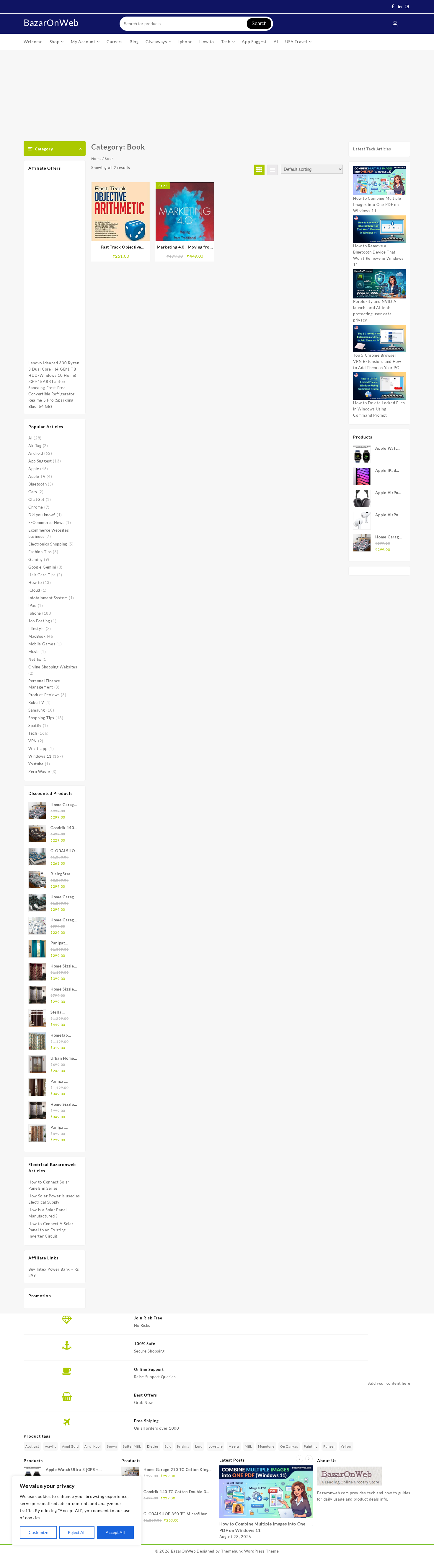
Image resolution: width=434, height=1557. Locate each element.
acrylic (50, 1446)
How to (35, 582)
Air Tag (35, 445)
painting (311, 1446)
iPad (32, 605)
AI (30, 438)
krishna (183, 1446)
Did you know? (42, 514)
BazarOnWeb (51, 22)
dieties (153, 1446)
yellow (346, 1446)
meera (234, 1446)
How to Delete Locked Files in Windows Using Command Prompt (379, 409)
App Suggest (40, 461)
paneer (329, 1446)
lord (199, 1446)
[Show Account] (395, 23)
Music (34, 651)
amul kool (92, 1446)
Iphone (34, 613)
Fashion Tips (40, 551)
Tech (32, 733)
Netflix (34, 659)
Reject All (77, 1532)
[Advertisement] (217, 94)
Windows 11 (40, 756)
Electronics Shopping (47, 544)
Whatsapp (38, 748)
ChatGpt (36, 499)
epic (167, 1446)
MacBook (37, 636)
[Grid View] (259, 170)
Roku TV (36, 702)
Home (96, 158)
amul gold (70, 1446)
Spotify (35, 725)
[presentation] (299, 1458)
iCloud (34, 590)
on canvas (289, 1446)
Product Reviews (44, 694)
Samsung (36, 710)
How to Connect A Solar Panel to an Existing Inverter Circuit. (50, 1229)
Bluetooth (37, 484)
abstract (32, 1446)
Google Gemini (42, 567)
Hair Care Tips (42, 574)
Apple (33, 468)
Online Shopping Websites (52, 667)
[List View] (272, 170)
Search (259, 23)
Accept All (115, 1532)
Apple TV (37, 476)
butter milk (132, 1446)
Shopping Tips (41, 717)
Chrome (35, 507)
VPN (32, 740)
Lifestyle (36, 628)
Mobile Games (41, 644)
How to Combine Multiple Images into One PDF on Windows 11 (377, 204)
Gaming (35, 559)
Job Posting (39, 620)
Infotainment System (48, 597)
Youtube (36, 764)
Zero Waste (39, 771)
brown (112, 1446)
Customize (38, 1532)
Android (35, 453)
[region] (77, 1510)
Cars (32, 491)
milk (248, 1446)
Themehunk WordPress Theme (250, 1551)
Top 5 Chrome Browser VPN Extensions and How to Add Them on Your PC (377, 361)
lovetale (215, 1446)
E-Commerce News (46, 522)
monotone (266, 1446)
